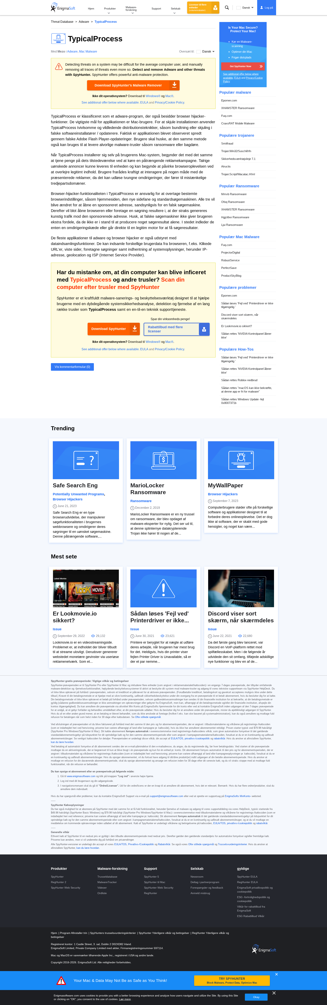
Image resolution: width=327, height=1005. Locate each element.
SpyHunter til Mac (154, 882)
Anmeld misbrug (200, 893)
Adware (84, 21)
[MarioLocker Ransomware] (163, 460)
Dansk (246, 7)
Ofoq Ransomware (233, 201)
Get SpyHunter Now (240, 66)
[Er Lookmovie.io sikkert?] (86, 588)
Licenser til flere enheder (197, 7)
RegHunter (150, 893)
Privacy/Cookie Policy (169, 102)
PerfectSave (229, 267)
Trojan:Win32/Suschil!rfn (236, 151)
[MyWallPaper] (241, 460)
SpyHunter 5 (151, 876)
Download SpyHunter (108, 329)
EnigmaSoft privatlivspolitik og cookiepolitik (255, 889)
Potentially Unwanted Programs (78, 494)
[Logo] (63, 7)
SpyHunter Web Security (65, 887)
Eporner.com (229, 100)
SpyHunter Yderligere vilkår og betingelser (164, 932)
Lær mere (125, 999)
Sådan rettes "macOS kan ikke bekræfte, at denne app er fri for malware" (246, 389)
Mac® (169, 96)
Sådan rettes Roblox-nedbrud (239, 380)
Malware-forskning (131, 8)
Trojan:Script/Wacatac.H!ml (238, 174)
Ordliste (102, 893)
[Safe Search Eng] (86, 460)
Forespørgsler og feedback (207, 887)
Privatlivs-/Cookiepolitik (141, 844)
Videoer (102, 887)
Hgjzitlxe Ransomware (235, 217)
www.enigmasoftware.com (81, 776)
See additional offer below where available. (110, 102)
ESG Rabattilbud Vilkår (250, 916)
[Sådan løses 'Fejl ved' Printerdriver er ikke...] (163, 588)
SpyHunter (57, 876)
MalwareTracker (107, 882)
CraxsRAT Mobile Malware (238, 123)
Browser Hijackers (68, 499)
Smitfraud (227, 143)
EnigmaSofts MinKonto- (238, 796)
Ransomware (141, 501)
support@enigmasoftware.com (166, 796)
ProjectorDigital (230, 252)
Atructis (226, 166)
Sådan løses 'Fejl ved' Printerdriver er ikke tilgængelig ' (247, 305)
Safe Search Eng (75, 485)
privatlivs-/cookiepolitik (197, 738)
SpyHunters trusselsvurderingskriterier (113, 932)
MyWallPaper (225, 485)
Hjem (91, 8)
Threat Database (62, 21)
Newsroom (197, 876)
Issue (57, 629)
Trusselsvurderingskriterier (232, 844)
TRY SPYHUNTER (232, 980)
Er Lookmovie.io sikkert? (236, 326)
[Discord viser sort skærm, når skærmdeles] (241, 588)
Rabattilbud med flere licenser (165, 329)
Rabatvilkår (164, 844)
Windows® (153, 96)
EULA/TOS (177, 738)
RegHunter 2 (58, 882)
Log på (269, 7)
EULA (144, 102)
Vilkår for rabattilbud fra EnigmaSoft (251, 908)
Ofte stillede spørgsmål (148, 717)
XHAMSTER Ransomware (238, 108)
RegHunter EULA (247, 882)
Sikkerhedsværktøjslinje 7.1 (238, 158)
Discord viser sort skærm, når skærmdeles (239, 316)
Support (156, 8)
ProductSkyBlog (231, 275)
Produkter (110, 8)
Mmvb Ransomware (234, 194)
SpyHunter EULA (247, 876)
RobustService (230, 260)
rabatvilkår (219, 738)
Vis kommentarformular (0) (72, 366)
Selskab (175, 8)
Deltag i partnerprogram (205, 882)
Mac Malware (88, 51)
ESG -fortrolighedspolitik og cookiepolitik (253, 899)
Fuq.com (226, 115)
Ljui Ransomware (232, 224)
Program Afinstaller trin (74, 932)
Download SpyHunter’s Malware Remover (128, 85)
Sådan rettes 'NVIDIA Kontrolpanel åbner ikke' (246, 335)
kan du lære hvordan (62, 742)
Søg (227, 7)
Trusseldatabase (107, 876)
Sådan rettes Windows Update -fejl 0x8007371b (242, 401)
